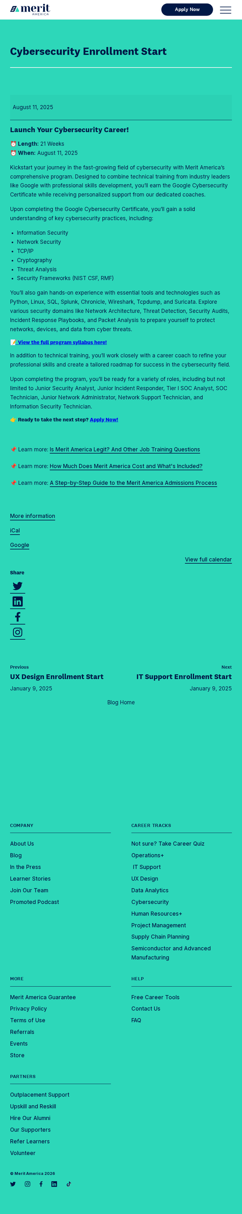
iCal (15, 530)
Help (137, 979)
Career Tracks (151, 825)
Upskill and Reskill (33, 1106)
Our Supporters (30, 1130)
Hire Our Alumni (30, 1118)
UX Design (57, 676)
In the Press (25, 867)
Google (19, 545)
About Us (22, 844)
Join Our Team (29, 890)
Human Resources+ (156, 914)
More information (32, 516)
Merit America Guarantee (43, 997)
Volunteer (23, 1153)
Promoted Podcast (34, 902)
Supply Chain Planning (160, 937)
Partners (23, 1076)
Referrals (22, 1032)
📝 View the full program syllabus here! (58, 342)
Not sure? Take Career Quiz (168, 844)
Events (19, 1044)
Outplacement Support (39, 1095)
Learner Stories (30, 879)
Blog (16, 855)
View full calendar (208, 559)
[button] (225, 9)
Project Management (158, 925)
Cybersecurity (150, 902)
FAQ (136, 1020)
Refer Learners (30, 1141)
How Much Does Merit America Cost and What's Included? (126, 466)
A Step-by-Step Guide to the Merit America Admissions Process (133, 483)
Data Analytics (150, 890)
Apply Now (187, 9)
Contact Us (145, 1009)
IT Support (184, 676)
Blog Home (121, 702)
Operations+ (147, 855)
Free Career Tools (155, 997)
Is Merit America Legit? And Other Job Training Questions (125, 449)
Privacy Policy (28, 1009)
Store (17, 1055)
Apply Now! (104, 419)
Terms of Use (27, 1020)
